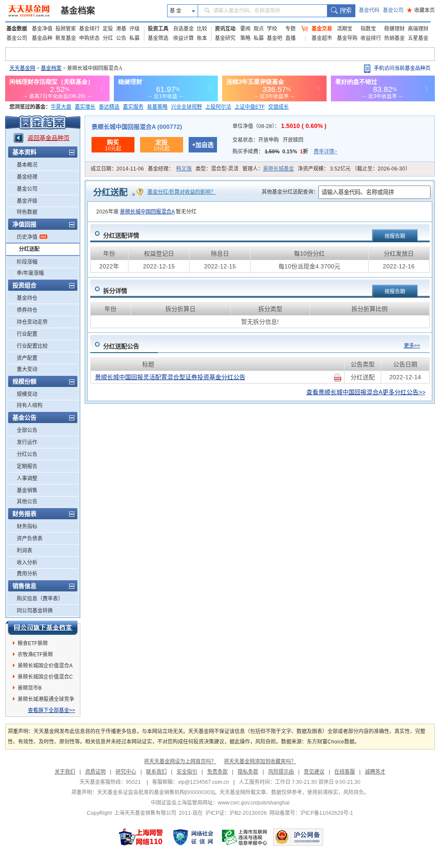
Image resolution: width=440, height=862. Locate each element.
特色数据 (27, 212)
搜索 (341, 11)
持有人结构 (30, 405)
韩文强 (184, 169)
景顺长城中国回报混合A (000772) (137, 126)
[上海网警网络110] (141, 837)
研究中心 (126, 772)
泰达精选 (109, 107)
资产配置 (27, 358)
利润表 (24, 551)
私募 (134, 38)
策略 (245, 38)
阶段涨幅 (27, 262)
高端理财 (418, 29)
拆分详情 (115, 290)
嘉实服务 (133, 107)
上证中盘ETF (250, 107)
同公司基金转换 (35, 611)
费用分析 (27, 574)
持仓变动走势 (32, 322)
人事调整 (27, 478)
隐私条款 (248, 772)
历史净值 (27, 237)
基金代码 (369, 10)
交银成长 (278, 107)
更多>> (412, 346)
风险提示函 (281, 772)
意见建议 (314, 772)
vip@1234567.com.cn (203, 782)
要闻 (245, 29)
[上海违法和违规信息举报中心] (245, 837)
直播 (290, 38)
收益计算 (183, 38)
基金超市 (322, 38)
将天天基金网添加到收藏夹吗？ (260, 761)
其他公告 (27, 502)
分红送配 (29, 249)
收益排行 (371, 38)
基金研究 (225, 38)
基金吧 (274, 38)
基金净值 (42, 29)
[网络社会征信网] (193, 837)
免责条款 (217, 772)
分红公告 (27, 454)
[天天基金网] (30, 10)
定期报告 (27, 466)
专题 (290, 29)
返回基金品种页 (49, 137)
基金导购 (347, 38)
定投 (108, 29)
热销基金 (394, 38)
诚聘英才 (375, 772)
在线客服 (344, 772)
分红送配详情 (121, 235)
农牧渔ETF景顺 (35, 655)
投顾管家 (65, 29)
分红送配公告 (121, 346)
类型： (217, 169)
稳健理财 (394, 29)
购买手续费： (284, 152)
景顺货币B (30, 688)
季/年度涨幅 (30, 273)
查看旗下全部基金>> (51, 710)
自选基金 (183, 29)
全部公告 (27, 430)
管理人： (268, 169)
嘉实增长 (85, 107)
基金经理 (27, 177)
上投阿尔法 (218, 107)
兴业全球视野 (186, 107)
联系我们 (156, 772)
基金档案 (78, 10)
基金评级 (27, 201)
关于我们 (65, 772)
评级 (134, 29)
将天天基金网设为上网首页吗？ (180, 761)
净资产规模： (354, 169)
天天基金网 (22, 68)
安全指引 (187, 772)
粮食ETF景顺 (33, 643)
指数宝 (368, 29)
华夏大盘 (61, 107)
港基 (121, 29)
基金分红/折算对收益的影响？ (181, 192)
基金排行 (89, 29)
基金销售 (27, 490)
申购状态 (89, 38)
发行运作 (27, 442)
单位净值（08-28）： (279, 126)
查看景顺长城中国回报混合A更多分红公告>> (365, 392)
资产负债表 (30, 539)
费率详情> (325, 152)
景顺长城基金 (278, 169)
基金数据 (16, 29)
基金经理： (170, 169)
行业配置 (27, 334)
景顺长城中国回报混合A (147, 212)
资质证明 (95, 772)
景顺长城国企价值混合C (45, 677)
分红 (108, 38)
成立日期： (117, 169)
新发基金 (65, 38)
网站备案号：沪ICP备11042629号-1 (311, 813)
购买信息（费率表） (40, 599)
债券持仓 (27, 310)
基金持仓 (27, 298)
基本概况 (27, 165)
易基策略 (157, 107)
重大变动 (27, 369)
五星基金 (418, 38)
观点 (259, 29)
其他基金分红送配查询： (290, 192)
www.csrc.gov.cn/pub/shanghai (254, 803)
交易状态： (267, 140)
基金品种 (42, 38)
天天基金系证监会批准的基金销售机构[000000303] (155, 792)
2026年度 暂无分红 (146, 212)
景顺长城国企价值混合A (45, 666)
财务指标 (27, 527)
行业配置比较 (32, 346)
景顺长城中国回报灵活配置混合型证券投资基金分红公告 (170, 377)
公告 (121, 38)
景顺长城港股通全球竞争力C (46, 700)
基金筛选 (158, 38)
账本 (202, 38)
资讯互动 (225, 29)
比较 (202, 29)
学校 (272, 29)
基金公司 (393, 10)
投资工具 (158, 29)
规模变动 (27, 394)
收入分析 (27, 563)
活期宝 (344, 29)
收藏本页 (421, 10)
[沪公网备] (298, 837)
